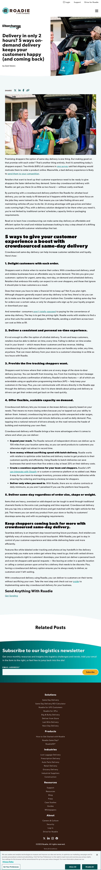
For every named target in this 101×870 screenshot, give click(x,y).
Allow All (72, 867)
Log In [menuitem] (50, 828)
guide (76, 581)
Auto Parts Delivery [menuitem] (50, 762)
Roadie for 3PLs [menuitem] (50, 711)
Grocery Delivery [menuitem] (50, 769)
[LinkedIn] (19, 90)
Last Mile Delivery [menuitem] (50, 722)
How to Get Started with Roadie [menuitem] (50, 736)
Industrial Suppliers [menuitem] (50, 773)
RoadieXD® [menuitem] (51, 744)
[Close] (97, 854)
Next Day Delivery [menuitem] (50, 725)
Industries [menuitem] (50, 749)
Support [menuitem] (77, 2)
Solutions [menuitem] (50, 694)
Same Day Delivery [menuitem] (50, 700)
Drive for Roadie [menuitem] (91, 2)
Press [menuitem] (50, 798)
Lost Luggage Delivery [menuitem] (50, 754)
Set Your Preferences (11, 867)
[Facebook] (23, 90)
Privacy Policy (8, 862)
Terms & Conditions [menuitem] (50, 849)
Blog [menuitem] (50, 795)
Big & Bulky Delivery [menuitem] (50, 714)
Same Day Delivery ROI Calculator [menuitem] (50, 703)
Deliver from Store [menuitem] (50, 718)
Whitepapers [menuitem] (50, 809)
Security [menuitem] (50, 824)
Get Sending (11, 595)
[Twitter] (15, 90)
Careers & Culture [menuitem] (50, 820)
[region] (50, 860)
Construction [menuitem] (50, 777)
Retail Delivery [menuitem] (50, 765)
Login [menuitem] (68, 2)
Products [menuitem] (50, 731)
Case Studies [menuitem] (50, 802)
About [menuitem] (50, 815)
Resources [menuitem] (50, 782)
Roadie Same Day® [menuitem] (50, 740)
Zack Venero (10, 65)
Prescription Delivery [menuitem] (50, 758)
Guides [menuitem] (50, 806)
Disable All (90, 867)
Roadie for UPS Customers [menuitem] (50, 707)
